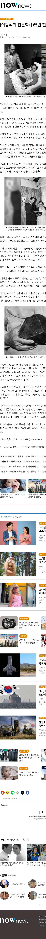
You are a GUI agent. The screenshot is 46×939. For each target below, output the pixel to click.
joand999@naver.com (30, 439)
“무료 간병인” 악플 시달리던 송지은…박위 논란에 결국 (17, 896)
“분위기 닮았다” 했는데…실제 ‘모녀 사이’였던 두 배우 (17, 885)
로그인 (41, 916)
